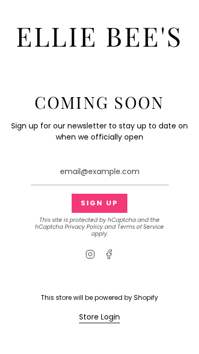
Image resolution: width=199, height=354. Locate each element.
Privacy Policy (84, 227)
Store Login (99, 317)
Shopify (146, 297)
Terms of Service (140, 227)
